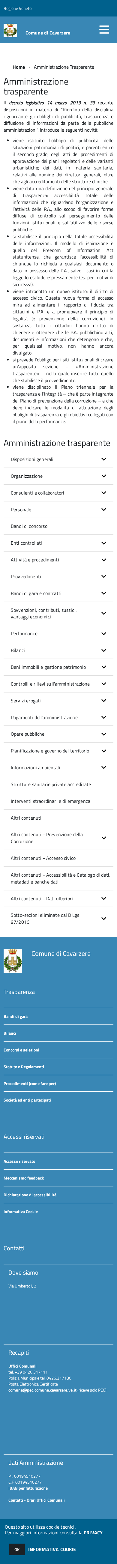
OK (17, 1549)
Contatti (15, 1500)
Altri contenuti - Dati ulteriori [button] (42, 898)
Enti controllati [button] (26, 542)
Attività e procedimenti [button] (35, 559)
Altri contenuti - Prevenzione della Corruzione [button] (47, 838)
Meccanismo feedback (24, 1178)
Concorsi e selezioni (21, 1050)
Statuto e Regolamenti (24, 1066)
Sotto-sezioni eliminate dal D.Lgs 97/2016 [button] (45, 918)
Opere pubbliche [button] (27, 733)
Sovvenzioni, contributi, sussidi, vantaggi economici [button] (44, 613)
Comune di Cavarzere (48, 32)
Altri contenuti (26, 817)
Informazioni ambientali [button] (35, 767)
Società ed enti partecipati (27, 1100)
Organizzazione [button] (27, 476)
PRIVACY (93, 1532)
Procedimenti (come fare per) (30, 1083)
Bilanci (10, 1033)
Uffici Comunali (22, 1366)
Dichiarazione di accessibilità (30, 1195)
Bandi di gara (16, 1016)
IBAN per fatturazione (28, 1488)
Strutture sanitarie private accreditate (51, 784)
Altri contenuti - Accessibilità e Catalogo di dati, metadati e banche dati (60, 878)
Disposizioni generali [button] (32, 459)
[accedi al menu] (104, 29)
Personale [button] (21, 509)
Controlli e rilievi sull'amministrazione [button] (50, 683)
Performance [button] (24, 633)
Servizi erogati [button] (26, 700)
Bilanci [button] (18, 650)
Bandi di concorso (29, 526)
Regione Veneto (18, 8)
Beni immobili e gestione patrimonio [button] (48, 667)
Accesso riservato (19, 1161)
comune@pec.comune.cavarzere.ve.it (42, 1390)
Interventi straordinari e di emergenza (50, 801)
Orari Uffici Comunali (46, 1500)
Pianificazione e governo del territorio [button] (50, 750)
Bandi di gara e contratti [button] (36, 593)
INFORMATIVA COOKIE (52, 1549)
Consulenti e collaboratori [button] (37, 492)
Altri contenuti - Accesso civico (43, 858)
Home (19, 66)
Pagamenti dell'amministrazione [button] (44, 717)
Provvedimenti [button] (26, 576)
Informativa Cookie (21, 1211)
